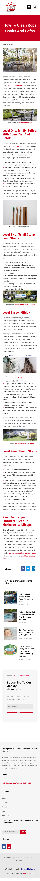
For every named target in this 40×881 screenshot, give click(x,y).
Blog (3, 811)
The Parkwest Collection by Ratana (24, 443)
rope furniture (18, 146)
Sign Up (23, 831)
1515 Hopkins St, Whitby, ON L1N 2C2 (16, 783)
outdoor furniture (15, 85)
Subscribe (20, 712)
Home (4, 799)
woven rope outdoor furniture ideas (22, 553)
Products (5, 807)
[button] (29, 7)
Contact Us (6, 815)
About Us (5, 803)
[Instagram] (9, 846)
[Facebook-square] (4, 846)
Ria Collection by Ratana (25, 122)
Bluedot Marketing (28, 869)
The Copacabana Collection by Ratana (24, 304)
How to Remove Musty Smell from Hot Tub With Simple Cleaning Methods (26, 651)
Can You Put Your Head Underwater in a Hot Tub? (26, 632)
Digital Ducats (28, 873)
